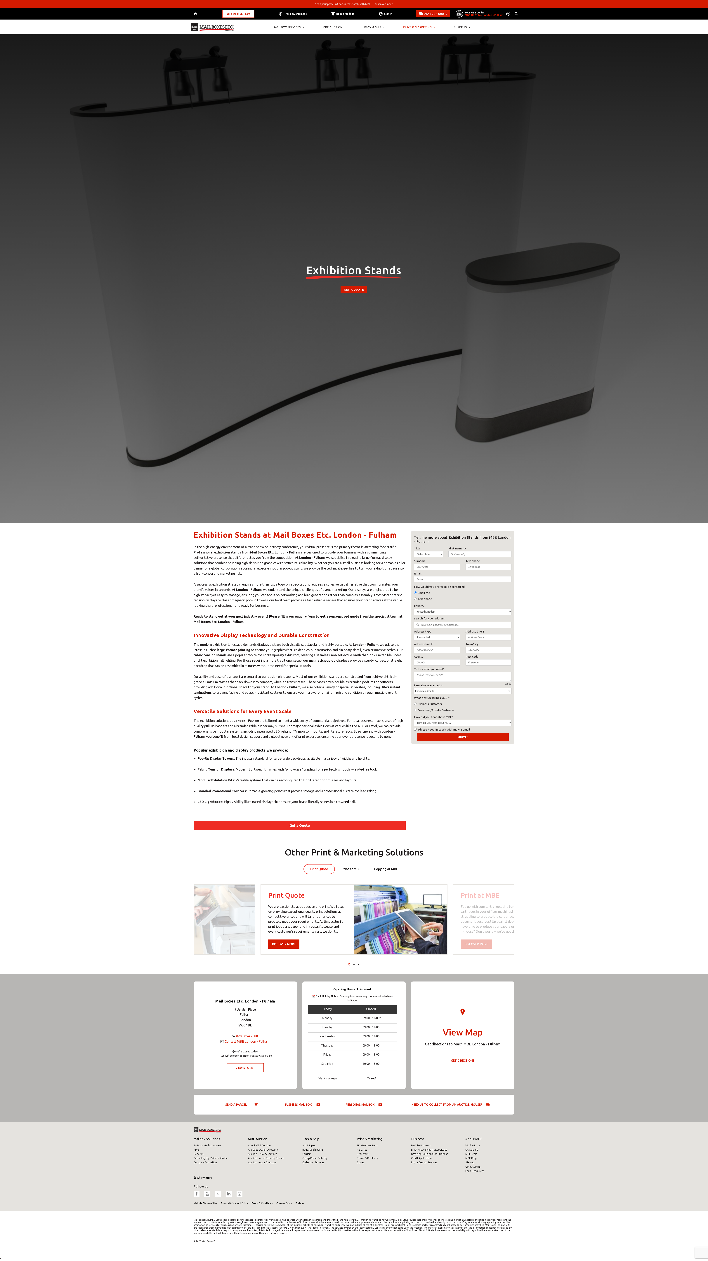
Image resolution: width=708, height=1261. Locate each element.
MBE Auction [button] (332, 27)
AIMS (196, 1149)
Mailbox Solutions (207, 1139)
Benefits (199, 1153)
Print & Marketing (370, 1139)
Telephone (425, 598)
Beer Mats (363, 1153)
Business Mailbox (298, 1104)
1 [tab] (349, 964)
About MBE (473, 1139)
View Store (244, 1067)
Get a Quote (354, 289)
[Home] (196, 13)
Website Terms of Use (205, 1203)
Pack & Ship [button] (372, 27)
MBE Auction (257, 1139)
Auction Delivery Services (262, 1153)
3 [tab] (358, 964)
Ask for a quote (435, 13)
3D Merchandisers (367, 1145)
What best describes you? (430, 697)
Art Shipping (309, 1145)
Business (417, 1139)
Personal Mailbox (360, 1104)
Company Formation (205, 1162)
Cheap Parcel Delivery (314, 1158)
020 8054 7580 (247, 1036)
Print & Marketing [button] (417, 27)
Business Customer (430, 703)
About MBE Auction (259, 1145)
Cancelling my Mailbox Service (211, 1158)
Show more (204, 1177)
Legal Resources (474, 1170)
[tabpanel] (354, 919)
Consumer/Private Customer (436, 710)
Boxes (360, 1162)
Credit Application (421, 1158)
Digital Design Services (424, 1162)
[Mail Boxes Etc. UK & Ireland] (212, 27)
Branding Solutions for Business (429, 1153)
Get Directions (462, 1060)
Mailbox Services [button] (287, 27)
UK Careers (471, 1149)
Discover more (284, 944)
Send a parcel (236, 1104)
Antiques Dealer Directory (263, 1149)
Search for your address (429, 618)
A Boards (362, 1149)
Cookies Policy (284, 1203)
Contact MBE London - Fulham (247, 1041)
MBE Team (471, 1153)
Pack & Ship (310, 1139)
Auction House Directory (262, 1162)
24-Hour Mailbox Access (207, 1145)
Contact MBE (472, 1166)
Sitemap (469, 1162)
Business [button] (460, 27)
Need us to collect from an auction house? (447, 1104)
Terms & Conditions (262, 1203)
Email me (424, 592)
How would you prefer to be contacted (439, 586)
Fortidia (300, 1203)
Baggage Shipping (312, 1149)
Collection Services (313, 1162)
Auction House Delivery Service (266, 1158)
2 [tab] (354, 964)
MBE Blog (471, 1158)
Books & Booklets (367, 1158)
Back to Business (421, 1145)
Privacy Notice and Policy (234, 1203)
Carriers (306, 1153)
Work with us (472, 1145)
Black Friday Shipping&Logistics (429, 1149)
